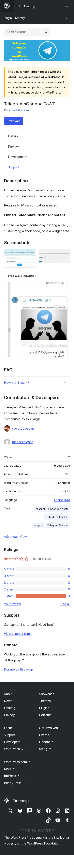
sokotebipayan (20, 110)
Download (14, 121)
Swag (45, 749)
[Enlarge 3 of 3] (65, 276)
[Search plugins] (46, 32)
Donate (46, 742)
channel (40, 508)
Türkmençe (21, 801)
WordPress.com (17, 762)
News (8, 701)
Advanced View (15, 537)
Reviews (14, 147)
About (8, 694)
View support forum (18, 634)
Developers (12, 742)
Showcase (46, 694)
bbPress (12, 776)
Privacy (9, 715)
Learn (8, 728)
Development (17, 157)
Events (44, 735)
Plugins (44, 708)
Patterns (45, 715)
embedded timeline (56, 517)
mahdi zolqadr (22, 442)
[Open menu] (67, 6)
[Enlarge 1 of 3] (30, 254)
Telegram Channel (57, 525)
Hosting (9, 708)
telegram (39, 525)
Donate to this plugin (19, 669)
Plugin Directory (14, 18)
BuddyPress (14, 783)
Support (13, 167)
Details (13, 136)
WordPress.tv (15, 749)
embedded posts (58, 508)
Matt (9, 769)
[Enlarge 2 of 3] (65, 254)
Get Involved (48, 728)
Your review (12, 604)
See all (65, 604)
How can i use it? (16, 383)
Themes (45, 701)
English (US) (62, 500)
